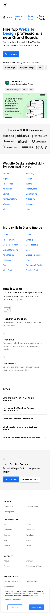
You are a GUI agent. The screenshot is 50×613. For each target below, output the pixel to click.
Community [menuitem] (30, 530)
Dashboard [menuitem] (8, 506)
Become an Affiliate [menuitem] (34, 566)
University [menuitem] (8, 530)
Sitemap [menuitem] (29, 561)
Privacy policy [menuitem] (9, 587)
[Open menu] (46, 4)
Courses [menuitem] (7, 535)
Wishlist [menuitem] (29, 540)
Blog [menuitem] (5, 540)
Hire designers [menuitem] (32, 506)
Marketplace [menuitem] (9, 512)
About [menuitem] (6, 561)
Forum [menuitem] (28, 524)
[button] (31, 89)
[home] (5, 5)
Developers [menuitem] (30, 535)
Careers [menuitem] (7, 566)
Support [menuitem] (7, 524)
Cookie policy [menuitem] (31, 581)
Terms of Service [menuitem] (11, 581)
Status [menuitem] (28, 546)
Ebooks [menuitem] (7, 546)
